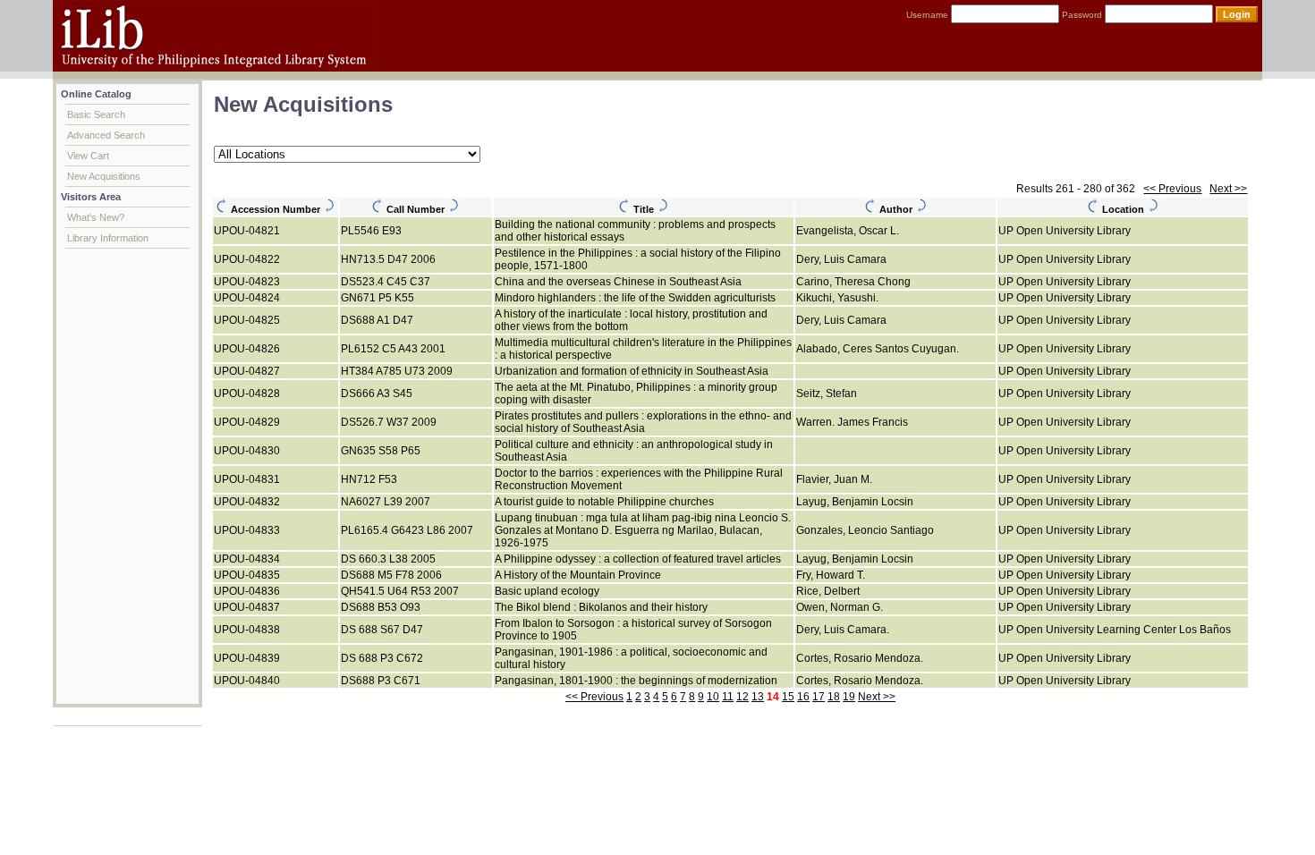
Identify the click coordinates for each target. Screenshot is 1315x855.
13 (757, 696)
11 (728, 696)
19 (849, 696)
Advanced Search (106, 135)
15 (788, 696)
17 (818, 696)
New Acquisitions (103, 176)
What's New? (95, 217)
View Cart (88, 155)
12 (742, 696)
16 (803, 696)
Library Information (107, 238)
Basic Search (96, 114)
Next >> (1228, 188)
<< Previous (1172, 188)
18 (833, 696)
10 (713, 696)
